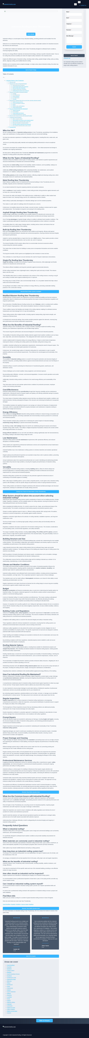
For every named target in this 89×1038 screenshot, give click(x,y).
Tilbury (8, 983)
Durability (14, 93)
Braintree (9, 995)
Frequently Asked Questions (15, 117)
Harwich (9, 1013)
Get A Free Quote (31, 956)
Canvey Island (24, 904)
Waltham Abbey (11, 1002)
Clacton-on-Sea (11, 1007)
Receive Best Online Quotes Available (31, 291)
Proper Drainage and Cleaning (18, 113)
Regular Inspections (16, 110)
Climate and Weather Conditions (19, 103)
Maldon (9, 990)
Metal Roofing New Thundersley (19, 85)
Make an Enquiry (44, 1020)
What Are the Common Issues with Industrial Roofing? (21, 115)
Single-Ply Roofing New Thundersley (19, 89)
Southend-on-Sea (11, 977)
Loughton (9, 997)
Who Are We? (12, 82)
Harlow (9, 1000)
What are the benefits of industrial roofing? (20, 122)
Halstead (9, 1004)
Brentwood (9, 984)
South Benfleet (6, 904)
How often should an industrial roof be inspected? (22, 124)
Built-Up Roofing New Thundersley (19, 87)
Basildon (31, 904)
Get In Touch (74, 55)
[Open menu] (75, 4)
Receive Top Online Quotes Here (31, 792)
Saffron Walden (11, 1009)
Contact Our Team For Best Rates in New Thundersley (31, 491)
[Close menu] (79, 2)
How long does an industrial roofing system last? (22, 121)
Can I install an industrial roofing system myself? (22, 125)
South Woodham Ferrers (13, 974)
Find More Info (13, 127)
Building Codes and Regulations (19, 106)
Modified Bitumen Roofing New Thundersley (21, 90)
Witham (9, 993)
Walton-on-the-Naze (12, 1011)
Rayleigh (13, 904)
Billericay (9, 981)
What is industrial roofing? (17, 118)
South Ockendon (11, 991)
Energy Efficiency (16, 96)
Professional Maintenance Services (19, 114)
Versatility (14, 99)
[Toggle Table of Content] (4, 77)
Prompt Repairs (16, 111)
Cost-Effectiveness (16, 94)
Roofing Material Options (17, 107)
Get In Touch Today (31, 70)
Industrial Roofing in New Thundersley (15, 80)
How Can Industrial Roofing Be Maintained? (19, 108)
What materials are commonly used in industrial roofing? (23, 120)
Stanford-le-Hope (11, 979)
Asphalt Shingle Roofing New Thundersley (20, 86)
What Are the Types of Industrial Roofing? (18, 83)
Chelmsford (10, 988)
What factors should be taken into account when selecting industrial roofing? (25, 100)
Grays (8, 986)
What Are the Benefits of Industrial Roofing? (19, 92)
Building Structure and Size (18, 101)
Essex (8, 998)
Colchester (9, 1005)
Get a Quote (31, 34)
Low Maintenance (16, 97)
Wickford (18, 904)
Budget (14, 104)
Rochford (9, 975)
